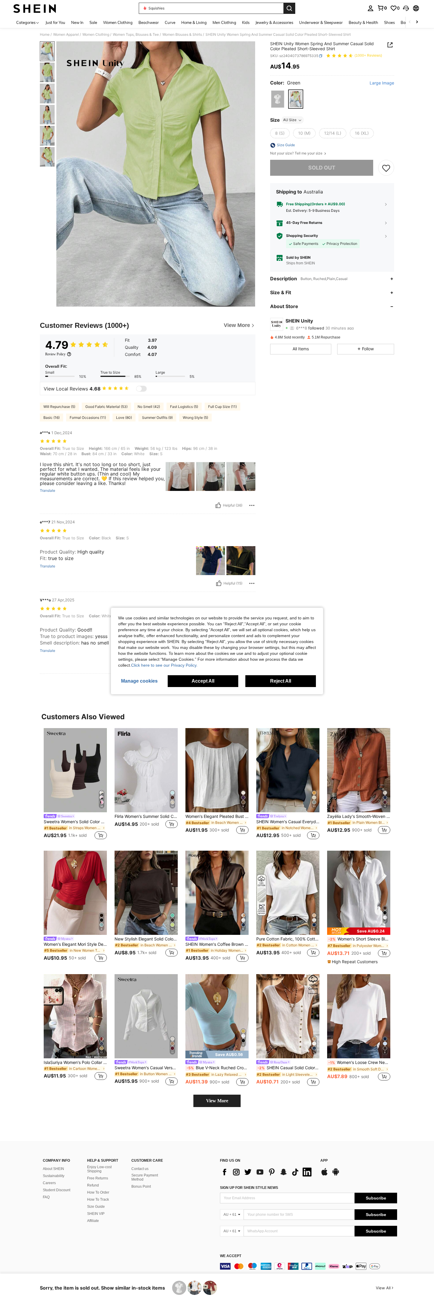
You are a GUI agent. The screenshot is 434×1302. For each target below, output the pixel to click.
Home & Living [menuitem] (194, 22)
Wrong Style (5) (195, 417)
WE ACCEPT (230, 1256)
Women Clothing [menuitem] (118, 22)
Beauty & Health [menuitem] (363, 22)
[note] (358, 931)
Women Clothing (95, 34)
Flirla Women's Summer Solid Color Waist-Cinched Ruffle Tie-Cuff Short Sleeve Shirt (146, 816)
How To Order (98, 1192)
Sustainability (53, 1176)
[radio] (277, 99)
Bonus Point (141, 1186)
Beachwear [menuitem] (148, 22)
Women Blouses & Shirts (182, 34)
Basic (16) (51, 417)
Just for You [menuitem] (55, 22)
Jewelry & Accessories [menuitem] (274, 22)
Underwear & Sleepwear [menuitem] (321, 22)
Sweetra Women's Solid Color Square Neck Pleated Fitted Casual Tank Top (75, 821)
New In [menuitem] (77, 22)
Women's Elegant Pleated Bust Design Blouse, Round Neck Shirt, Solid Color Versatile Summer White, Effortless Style (217, 816)
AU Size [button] (289, 120)
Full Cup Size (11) (222, 406)
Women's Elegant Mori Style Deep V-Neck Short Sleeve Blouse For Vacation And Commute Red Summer (75, 944)
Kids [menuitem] (245, 22)
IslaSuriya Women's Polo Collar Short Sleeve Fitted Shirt (75, 1062)
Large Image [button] (382, 83)
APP (324, 1161)
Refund (93, 1185)
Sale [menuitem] (93, 22)
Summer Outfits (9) (157, 417)
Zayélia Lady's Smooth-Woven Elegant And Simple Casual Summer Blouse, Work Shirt (358, 816)
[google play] (336, 1175)
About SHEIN (53, 1169)
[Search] (289, 8)
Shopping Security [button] (302, 236)
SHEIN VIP (96, 1214)
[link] (382, 8)
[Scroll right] (417, 22)
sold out (321, 168)
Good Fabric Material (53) (106, 406)
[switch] (141, 389)
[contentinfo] (308, 1266)
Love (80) (124, 417)
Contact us (140, 1169)
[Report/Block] (251, 505)
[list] (267, 1172)
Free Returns (97, 1178)
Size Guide (96, 1207)
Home (45, 34)
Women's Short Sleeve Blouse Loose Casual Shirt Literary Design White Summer (359, 939)
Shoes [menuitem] (389, 22)
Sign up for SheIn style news (249, 1188)
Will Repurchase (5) (59, 406)
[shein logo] (34, 8)
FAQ (46, 1197)
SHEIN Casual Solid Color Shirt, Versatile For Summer (288, 1067)
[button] (405, 8)
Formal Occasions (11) (88, 417)
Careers (49, 1183)
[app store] (324, 1175)
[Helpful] (218, 505)
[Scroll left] (410, 22)
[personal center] (370, 8)
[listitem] (75, 785)
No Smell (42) (149, 406)
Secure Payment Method (144, 1177)
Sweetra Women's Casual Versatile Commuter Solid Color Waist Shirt (146, 1067)
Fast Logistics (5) (184, 406)
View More (217, 1100)
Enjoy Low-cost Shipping (99, 1169)
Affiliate (93, 1221)
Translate (47, 491)
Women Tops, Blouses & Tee (136, 34)
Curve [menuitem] (170, 22)
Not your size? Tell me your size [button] (296, 154)
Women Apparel (66, 34)
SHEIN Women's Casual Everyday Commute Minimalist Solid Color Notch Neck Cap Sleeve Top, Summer (287, 821)
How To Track (98, 1199)
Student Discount (56, 1190)
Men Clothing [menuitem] (224, 22)
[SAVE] (386, 168)
